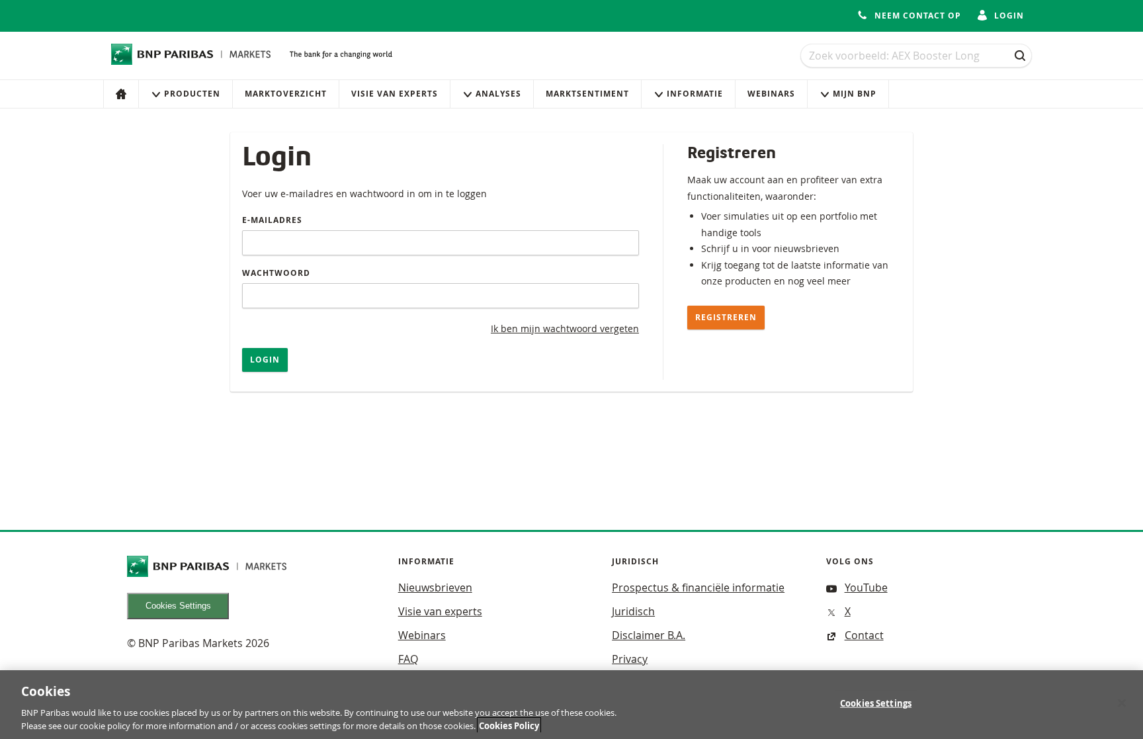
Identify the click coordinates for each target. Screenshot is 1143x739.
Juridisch (633, 611)
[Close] (1121, 703)
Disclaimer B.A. (648, 635)
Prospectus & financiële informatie (698, 587)
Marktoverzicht (286, 93)
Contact (864, 635)
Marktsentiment (587, 93)
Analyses (498, 93)
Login (265, 359)
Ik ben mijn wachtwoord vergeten (565, 328)
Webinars (771, 93)
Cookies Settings (178, 606)
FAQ (408, 659)
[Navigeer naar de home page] (191, 54)
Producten (192, 93)
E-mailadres (272, 220)
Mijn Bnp (854, 93)
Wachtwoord (276, 273)
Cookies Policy (509, 725)
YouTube (866, 587)
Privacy (630, 659)
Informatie (695, 93)
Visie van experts (394, 93)
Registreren (726, 317)
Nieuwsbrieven (435, 587)
